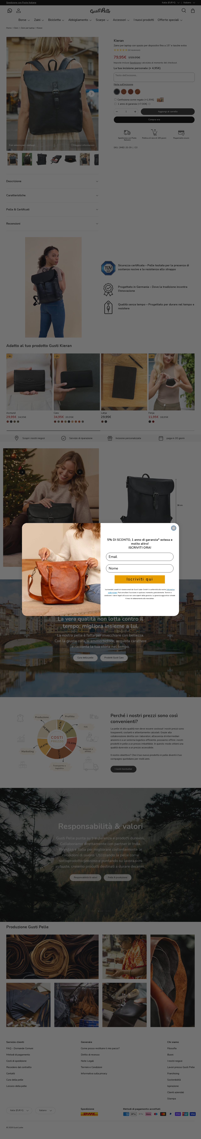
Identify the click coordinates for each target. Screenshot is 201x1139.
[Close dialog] (173, 528)
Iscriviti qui (140, 579)
